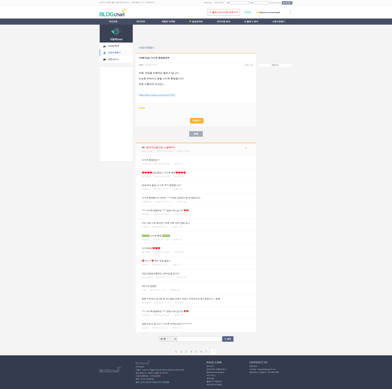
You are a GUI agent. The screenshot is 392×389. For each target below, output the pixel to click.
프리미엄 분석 (223, 21)
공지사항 (210, 378)
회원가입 (207, 3)
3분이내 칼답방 (149, 286)
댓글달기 (196, 120)
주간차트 (113, 21)
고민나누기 (113, 59)
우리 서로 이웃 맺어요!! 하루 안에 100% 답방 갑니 (166, 223)
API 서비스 (211, 375)
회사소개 (210, 366)
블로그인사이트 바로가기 (225, 12)
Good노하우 (113, 46)
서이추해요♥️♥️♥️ (151, 248)
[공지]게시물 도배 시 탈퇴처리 (160, 147)
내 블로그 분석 (251, 21)
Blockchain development (215, 372)
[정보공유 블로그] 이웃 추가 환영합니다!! (162, 185)
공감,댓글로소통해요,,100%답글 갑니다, (161, 273)
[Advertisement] (116, 114)
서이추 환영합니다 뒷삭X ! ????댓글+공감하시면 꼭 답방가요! (171, 198)
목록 (196, 134)
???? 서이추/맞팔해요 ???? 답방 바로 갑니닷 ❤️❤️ (165, 210)
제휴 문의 (253, 366)
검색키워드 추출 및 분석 (216, 369)
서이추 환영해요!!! (151, 160)
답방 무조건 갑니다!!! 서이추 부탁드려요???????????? (167, 324)
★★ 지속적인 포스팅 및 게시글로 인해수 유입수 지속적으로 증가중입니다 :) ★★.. (181, 299)
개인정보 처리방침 (214, 384)
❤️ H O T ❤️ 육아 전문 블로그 (156, 261)
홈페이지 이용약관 (214, 381)
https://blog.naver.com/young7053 (157, 95)
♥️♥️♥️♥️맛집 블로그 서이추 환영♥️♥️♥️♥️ (164, 173)
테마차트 (141, 21)
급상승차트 (196, 21)
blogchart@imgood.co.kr (267, 369)
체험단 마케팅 (168, 21)
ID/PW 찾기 (219, 3)
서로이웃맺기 (278, 21)
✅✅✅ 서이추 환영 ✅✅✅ (156, 236)
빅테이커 (275, 65)
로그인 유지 (276, 3)
